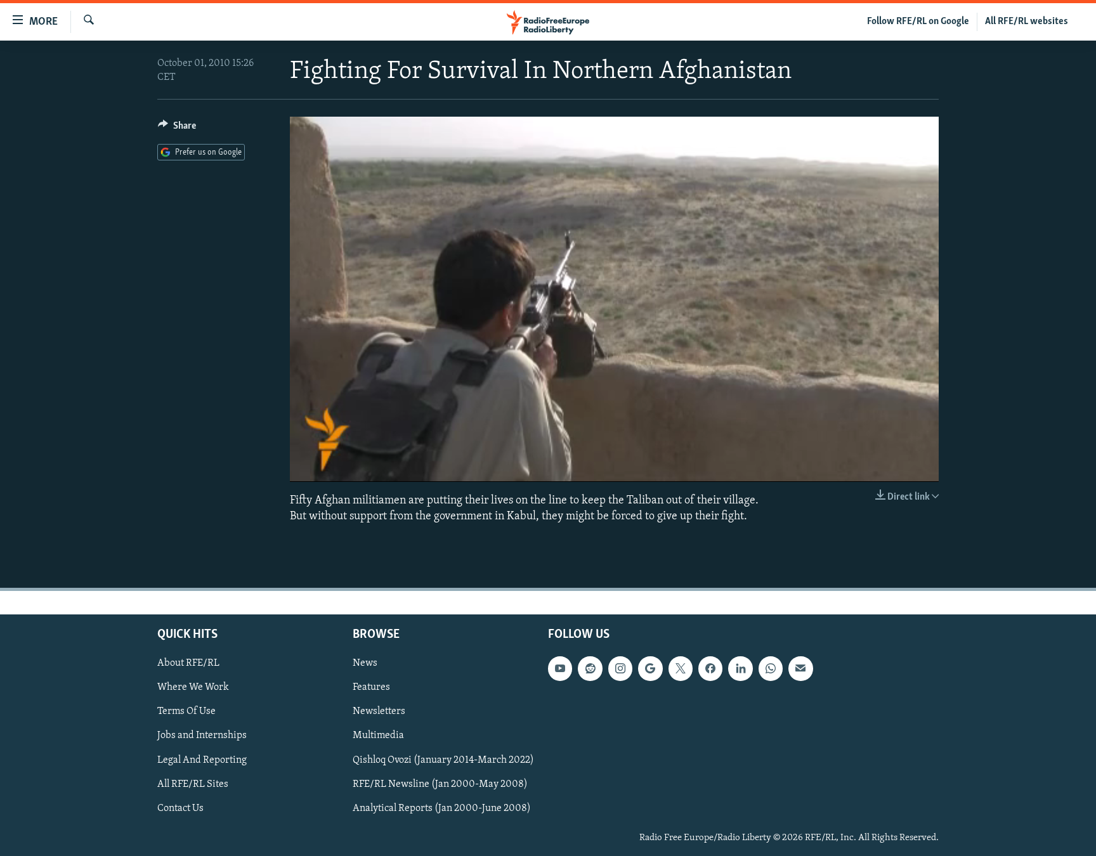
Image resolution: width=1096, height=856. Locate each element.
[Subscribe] (800, 668)
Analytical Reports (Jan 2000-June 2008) (442, 808)
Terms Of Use (186, 711)
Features (371, 687)
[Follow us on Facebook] (710, 668)
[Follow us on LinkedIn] (740, 668)
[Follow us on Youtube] (560, 668)
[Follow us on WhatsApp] (771, 668)
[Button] (177, 129)
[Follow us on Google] (650, 668)
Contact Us (180, 808)
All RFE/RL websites (1026, 21)
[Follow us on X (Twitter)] (681, 668)
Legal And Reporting (202, 760)
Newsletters (379, 711)
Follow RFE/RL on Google (918, 21)
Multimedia (378, 735)
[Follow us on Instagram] (620, 668)
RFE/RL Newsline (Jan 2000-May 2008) (440, 784)
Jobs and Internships (202, 735)
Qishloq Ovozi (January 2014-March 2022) (443, 760)
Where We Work (193, 687)
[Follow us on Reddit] (590, 668)
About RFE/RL (188, 663)
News (365, 663)
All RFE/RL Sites (192, 784)
